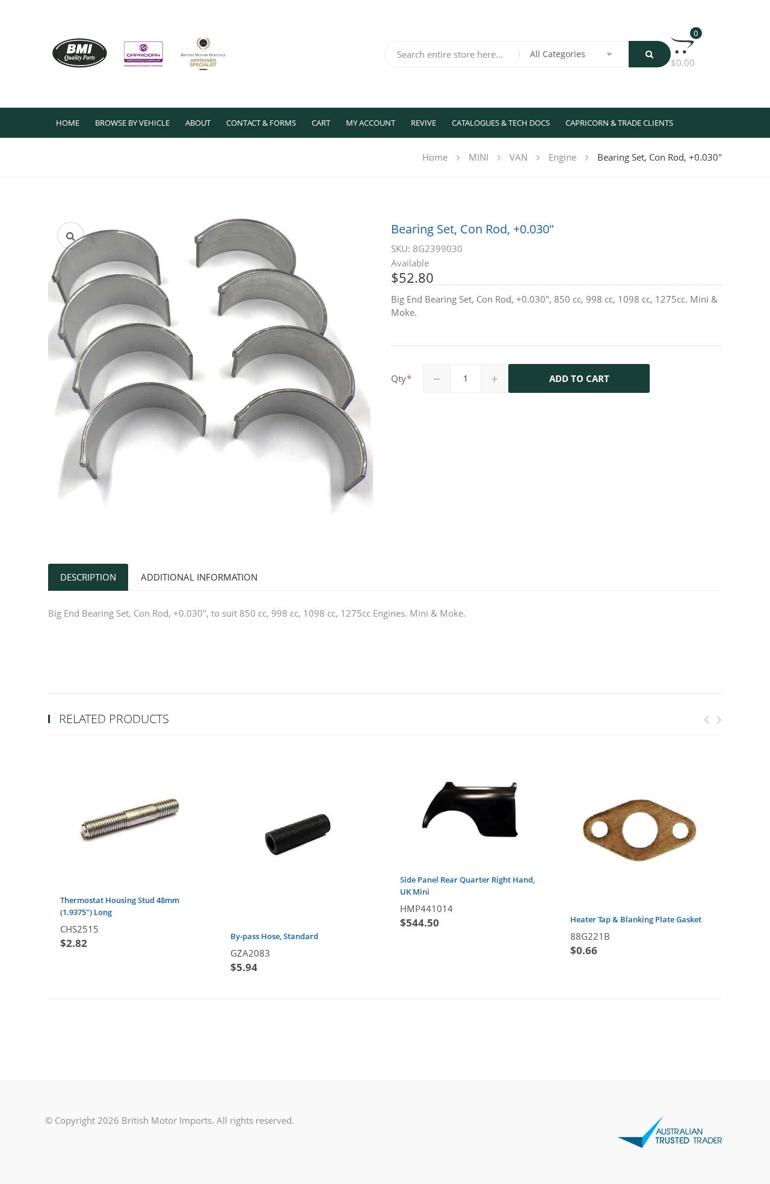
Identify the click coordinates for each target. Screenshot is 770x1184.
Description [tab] (88, 577)
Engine (562, 157)
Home (67, 122)
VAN (519, 157)
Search (650, 54)
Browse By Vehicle (132, 122)
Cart (321, 122)
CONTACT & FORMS (261, 122)
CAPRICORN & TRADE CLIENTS (619, 122)
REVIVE (423, 122)
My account (370, 122)
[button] (70, 235)
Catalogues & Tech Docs (501, 122)
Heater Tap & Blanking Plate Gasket (635, 919)
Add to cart (579, 378)
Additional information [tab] (199, 577)
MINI (478, 157)
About (198, 122)
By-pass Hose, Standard (274, 936)
